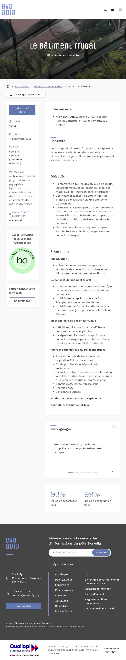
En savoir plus (22, 300)
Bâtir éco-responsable (48, 86)
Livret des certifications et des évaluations (102, 581)
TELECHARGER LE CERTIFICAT (110, 650)
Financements (64, 590)
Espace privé (64, 564)
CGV (87, 574)
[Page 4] (88, 472)
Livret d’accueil (95, 594)
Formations (22, 86)
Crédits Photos (76, 626)
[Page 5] (95, 472)
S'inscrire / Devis (22, 110)
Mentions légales (14, 626)
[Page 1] (70, 472)
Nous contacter (23, 606)
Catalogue (61, 574)
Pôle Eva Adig (63, 579)
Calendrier (61, 606)
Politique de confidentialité (38, 626)
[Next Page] (111, 472)
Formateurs (62, 595)
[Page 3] (82, 472)
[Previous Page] (54, 472)
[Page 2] (76, 472)
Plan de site (61, 626)
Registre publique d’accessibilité (96, 601)
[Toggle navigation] (120, 9)
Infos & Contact (64, 611)
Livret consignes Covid (99, 608)
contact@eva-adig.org (25, 595)
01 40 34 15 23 (21, 591)
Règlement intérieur (98, 588)
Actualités (61, 600)
